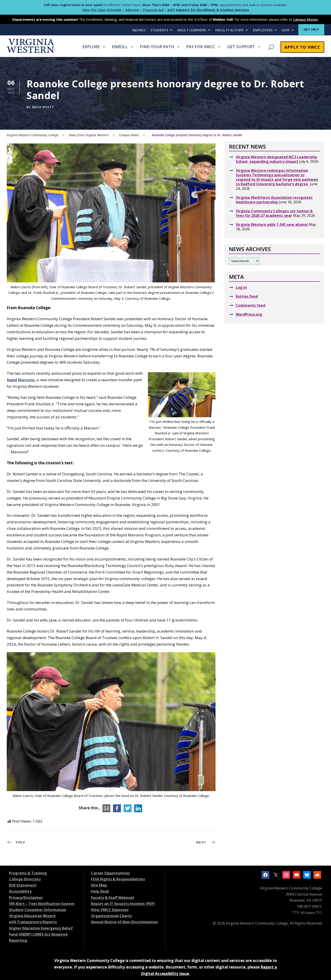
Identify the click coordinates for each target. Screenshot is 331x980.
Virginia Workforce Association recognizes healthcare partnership (274, 199)
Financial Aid (153, 9)
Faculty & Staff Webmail (112, 897)
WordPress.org (249, 314)
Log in (241, 287)
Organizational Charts (111, 915)
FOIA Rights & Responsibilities (118, 879)
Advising (132, 9)
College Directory (25, 879)
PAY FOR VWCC (200, 46)
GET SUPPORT (241, 46)
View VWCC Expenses (110, 909)
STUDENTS (159, 30)
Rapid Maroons (21, 379)
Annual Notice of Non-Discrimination (124, 921)
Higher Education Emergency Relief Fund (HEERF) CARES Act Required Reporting (41, 934)
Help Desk (100, 891)
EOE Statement (22, 885)
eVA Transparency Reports (33, 921)
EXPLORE (91, 46)
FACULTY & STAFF (229, 30)
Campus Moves (305, 19)
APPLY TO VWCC (302, 47)
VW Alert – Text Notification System (42, 903)
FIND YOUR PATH (157, 46)
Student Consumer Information (37, 909)
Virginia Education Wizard (32, 915)
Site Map (99, 885)
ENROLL (120, 46)
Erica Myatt (43, 107)
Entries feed (247, 296)
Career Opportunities (110, 873)
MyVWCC (139, 30)
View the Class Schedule (101, 9)
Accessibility (20, 891)
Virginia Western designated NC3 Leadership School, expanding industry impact (276, 159)
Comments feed (250, 305)
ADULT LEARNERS (191, 30)
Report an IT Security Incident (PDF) (123, 903)
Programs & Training (28, 873)
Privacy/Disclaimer (26, 897)
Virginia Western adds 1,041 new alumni (272, 224)
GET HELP (311, 29)
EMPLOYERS (263, 30)
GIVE (286, 30)
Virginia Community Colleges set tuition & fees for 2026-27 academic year (274, 213)
